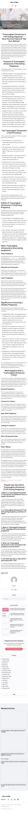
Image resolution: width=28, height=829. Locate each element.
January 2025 (5, 661)
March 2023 (5, 686)
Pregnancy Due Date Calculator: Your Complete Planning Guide (17, 609)
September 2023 (6, 676)
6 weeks (11, 258)
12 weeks (18, 272)
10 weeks (16, 258)
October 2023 (6, 674)
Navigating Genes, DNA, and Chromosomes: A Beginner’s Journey (17, 626)
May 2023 (4, 684)
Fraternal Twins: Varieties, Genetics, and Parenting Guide (14, 762)
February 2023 (6, 688)
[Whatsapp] (14, 589)
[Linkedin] (15, 589)
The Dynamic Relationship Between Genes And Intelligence (16, 632)
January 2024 (5, 668)
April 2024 (5, 665)
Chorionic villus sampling (15, 118)
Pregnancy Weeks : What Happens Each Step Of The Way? (16, 620)
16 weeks (24, 272)
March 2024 (5, 666)
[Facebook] (12, 589)
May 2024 (4, 663)
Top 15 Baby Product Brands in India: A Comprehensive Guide (17, 614)
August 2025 (5, 659)
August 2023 (5, 678)
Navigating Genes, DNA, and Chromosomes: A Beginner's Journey (12, 754)
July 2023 (4, 680)
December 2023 (6, 670)
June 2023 (5, 682)
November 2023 (6, 672)
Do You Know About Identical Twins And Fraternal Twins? (13, 785)
